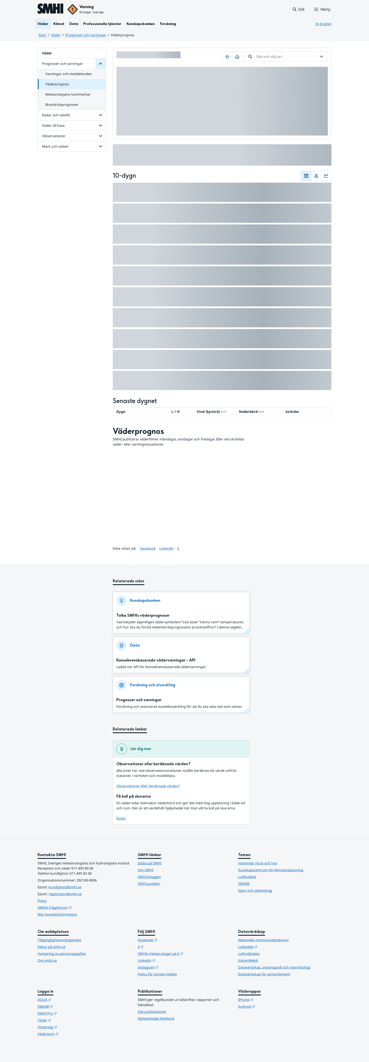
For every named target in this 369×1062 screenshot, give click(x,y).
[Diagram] (326, 176)
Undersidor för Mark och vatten (100, 146)
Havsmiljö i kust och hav (257, 863)
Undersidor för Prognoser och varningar (100, 63)
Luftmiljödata (249, 953)
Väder (43, 23)
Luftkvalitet (247, 876)
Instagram (169, 967)
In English (323, 24)
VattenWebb (248, 960)
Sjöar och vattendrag (255, 890)
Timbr (65, 1020)
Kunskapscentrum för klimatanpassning (270, 870)
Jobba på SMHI (149, 863)
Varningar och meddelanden (68, 73)
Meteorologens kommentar (68, 94)
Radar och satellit (56, 115)
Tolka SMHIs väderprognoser (143, 615)
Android (267, 1006)
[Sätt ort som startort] (237, 56)
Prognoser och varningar (85, 35)
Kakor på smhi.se (51, 946)
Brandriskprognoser (62, 104)
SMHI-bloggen (149, 876)
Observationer (54, 136)
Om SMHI (145, 870)
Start (42, 35)
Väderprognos (57, 84)
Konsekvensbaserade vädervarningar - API (155, 660)
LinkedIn (166, 548)
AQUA (65, 999)
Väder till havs (53, 125)
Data (73, 23)
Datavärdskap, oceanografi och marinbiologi (274, 967)
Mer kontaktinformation (57, 914)
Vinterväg (68, 1026)
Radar (121, 818)
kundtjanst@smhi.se (64, 887)
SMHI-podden (149, 883)
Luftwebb (268, 946)
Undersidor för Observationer (100, 136)
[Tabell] (306, 176)
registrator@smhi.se (65, 894)
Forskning (168, 23)
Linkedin (167, 960)
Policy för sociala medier (157, 974)
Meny (325, 9)
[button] (298, 9)
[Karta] (316, 176)
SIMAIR (244, 883)
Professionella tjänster (102, 23)
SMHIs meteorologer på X (181, 953)
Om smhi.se (47, 960)
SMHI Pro (68, 1013)
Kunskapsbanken (141, 23)
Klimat (58, 23)
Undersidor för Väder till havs (100, 125)
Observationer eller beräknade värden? (148, 786)
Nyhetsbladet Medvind (156, 1018)
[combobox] (286, 56)
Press (42, 900)
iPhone (266, 999)
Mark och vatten (55, 146)
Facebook (148, 548)
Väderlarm (69, 1033)
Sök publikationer (152, 1011)
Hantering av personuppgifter (62, 953)
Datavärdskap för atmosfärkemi (264, 974)
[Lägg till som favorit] (227, 56)
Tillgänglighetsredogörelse (59, 940)
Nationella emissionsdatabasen (263, 940)
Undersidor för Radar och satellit (100, 115)
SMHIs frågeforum (76, 907)
